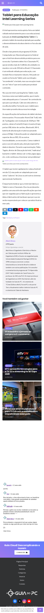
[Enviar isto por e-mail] (4, 209)
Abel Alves (10, 241)
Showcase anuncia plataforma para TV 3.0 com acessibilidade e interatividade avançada (21, 411)
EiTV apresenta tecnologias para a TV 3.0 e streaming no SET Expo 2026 (21, 371)
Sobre (22, 580)
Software (16, 218)
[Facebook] (15, 601)
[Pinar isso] (20, 209)
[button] (2, 3)
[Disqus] (22, 451)
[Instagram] (24, 601)
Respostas (22, 565)
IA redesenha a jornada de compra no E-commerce (18, 333)
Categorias (22, 573)
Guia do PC (21, 606)
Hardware (9, 218)
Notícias (22, 569)
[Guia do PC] (11, 3)
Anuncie (22, 576)
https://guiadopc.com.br (14, 247)
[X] (20, 601)
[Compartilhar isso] (10, 209)
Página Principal (22, 561)
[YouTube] (29, 601)
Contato (22, 584)
